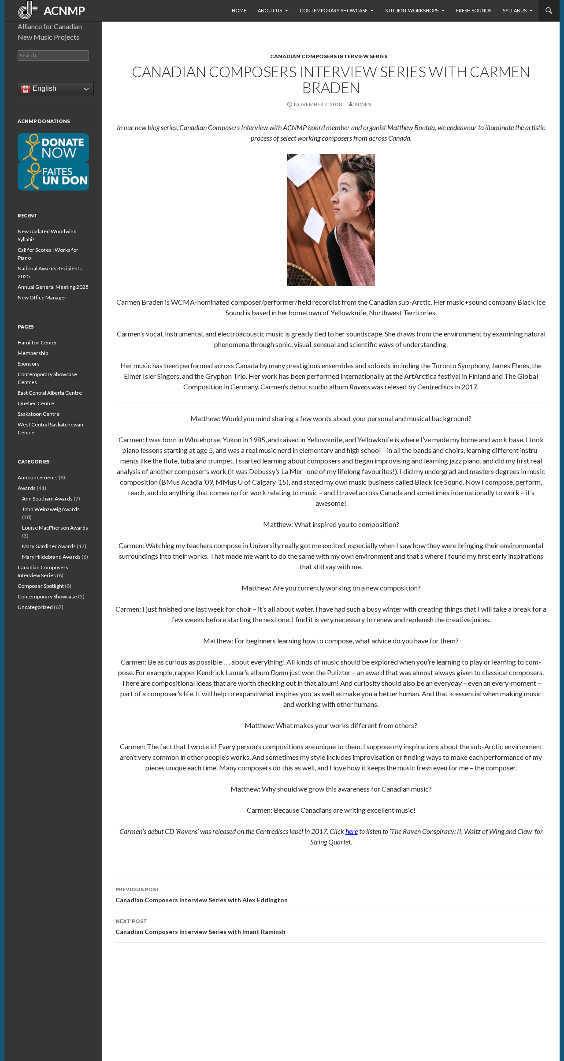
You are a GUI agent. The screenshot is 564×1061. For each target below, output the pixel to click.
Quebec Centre (36, 403)
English (43, 88)
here (351, 831)
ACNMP (61, 11)
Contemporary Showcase (333, 10)
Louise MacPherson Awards (55, 527)
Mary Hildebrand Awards (51, 556)
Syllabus (515, 10)
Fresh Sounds (473, 10)
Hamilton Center (37, 342)
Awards (27, 488)
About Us (270, 10)
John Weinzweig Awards (51, 509)
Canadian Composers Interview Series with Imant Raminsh (200, 926)
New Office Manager (42, 297)
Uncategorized (35, 607)
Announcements (38, 477)
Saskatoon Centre (38, 414)
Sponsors (29, 363)
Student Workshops (411, 10)
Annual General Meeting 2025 (53, 287)
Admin (362, 104)
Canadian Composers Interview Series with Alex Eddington (201, 895)
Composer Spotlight (41, 586)
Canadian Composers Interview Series (328, 56)
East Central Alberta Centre (50, 392)
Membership (33, 353)
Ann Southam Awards (47, 498)
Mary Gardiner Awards (49, 546)
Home (239, 10)
